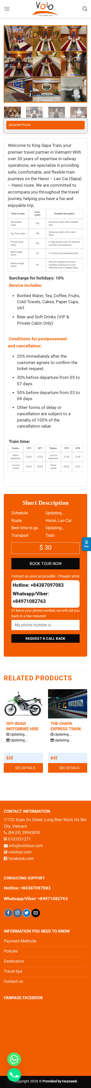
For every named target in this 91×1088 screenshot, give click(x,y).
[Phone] (14, 1075)
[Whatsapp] (14, 1059)
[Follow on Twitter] (26, 913)
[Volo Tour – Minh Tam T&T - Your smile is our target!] (46, 9)
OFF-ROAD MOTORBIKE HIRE (22, 726)
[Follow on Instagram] (17, 913)
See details (25, 768)
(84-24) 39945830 (24, 832)
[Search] (84, 8)
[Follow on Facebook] (8, 913)
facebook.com (21, 858)
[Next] (79, 64)
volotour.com (20, 852)
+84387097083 (47, 585)
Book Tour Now (46, 563)
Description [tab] (19, 125)
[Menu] (7, 9)
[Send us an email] (36, 913)
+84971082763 (29, 601)
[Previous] (11, 64)
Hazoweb (69, 1081)
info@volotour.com (26, 845)
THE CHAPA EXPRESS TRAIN (66, 726)
